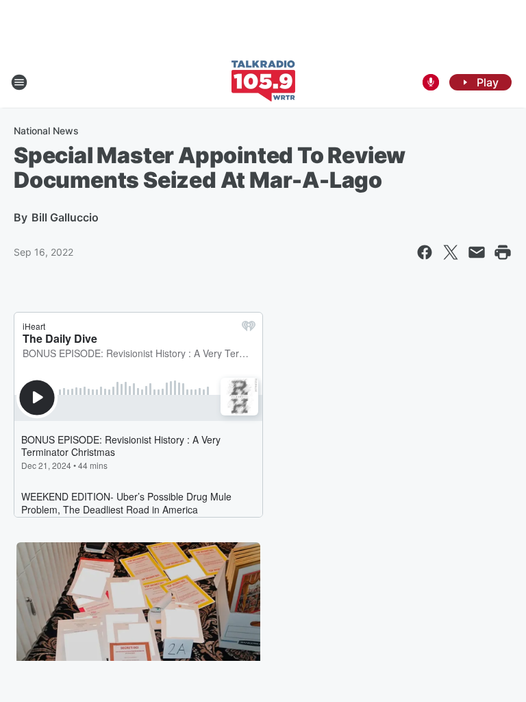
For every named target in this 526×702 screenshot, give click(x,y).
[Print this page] (502, 252)
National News (46, 130)
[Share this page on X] (450, 252)
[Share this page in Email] (476, 252)
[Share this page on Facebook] (424, 252)
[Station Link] (263, 82)
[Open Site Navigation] (19, 82)
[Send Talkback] (431, 82)
